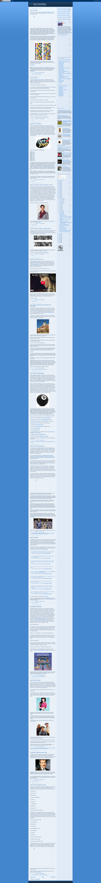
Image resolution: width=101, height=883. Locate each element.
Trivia (33, 255)
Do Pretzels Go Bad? (65, 128)
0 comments (40, 531)
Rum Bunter (61, 92)
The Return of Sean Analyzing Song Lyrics (66, 160)
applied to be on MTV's (38, 434)
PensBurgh (60, 90)
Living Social (32, 533)
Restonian (60, 74)
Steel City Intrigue (62, 77)
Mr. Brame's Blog (61, 70)
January (61, 212)
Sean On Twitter (34, 537)
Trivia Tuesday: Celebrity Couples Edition (40, 228)
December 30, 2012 (48, 568)
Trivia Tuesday (33, 77)
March (61, 209)
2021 (59, 187)
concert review (50, 431)
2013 (59, 197)
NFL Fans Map (33, 10)
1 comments (41, 223)
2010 (59, 236)
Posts (60, 175)
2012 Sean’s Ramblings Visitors (38, 784)
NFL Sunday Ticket (41, 369)
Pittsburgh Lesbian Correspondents (64, 73)
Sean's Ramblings (39, 4)
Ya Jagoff (60, 82)
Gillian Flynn (32, 748)
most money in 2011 (49, 312)
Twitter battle (37, 428)
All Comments (61, 177)
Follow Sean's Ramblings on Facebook (64, 9)
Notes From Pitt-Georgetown (37, 446)
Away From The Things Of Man (64, 61)
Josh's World (61, 64)
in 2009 (34, 262)
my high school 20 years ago (46, 419)
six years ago (50, 221)
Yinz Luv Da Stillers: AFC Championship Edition (66, 135)
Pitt (39, 533)
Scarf (35, 224)
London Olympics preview (38, 424)
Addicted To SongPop (35, 123)
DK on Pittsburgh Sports (63, 89)
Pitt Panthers (42, 533)
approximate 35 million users (47, 12)
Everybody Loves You (50, 598)
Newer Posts (33, 877)
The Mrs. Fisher (61, 80)
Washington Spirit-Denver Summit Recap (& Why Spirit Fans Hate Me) (67, 121)
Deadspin (33, 64)
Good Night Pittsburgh (35, 606)
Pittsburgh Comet (61, 72)
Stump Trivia (46, 252)
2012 (33, 874)
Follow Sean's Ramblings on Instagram (64, 17)
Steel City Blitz (61, 93)
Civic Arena (34, 441)
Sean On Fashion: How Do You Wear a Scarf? (41, 184)
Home (43, 877)
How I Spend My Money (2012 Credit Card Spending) (65, 222)
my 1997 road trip (39, 426)
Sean (65, 22)
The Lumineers (45, 748)
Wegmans (45, 369)
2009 (59, 237)
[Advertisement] (63, 41)
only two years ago (38, 79)
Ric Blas (38, 874)
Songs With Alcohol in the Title (63, 115)
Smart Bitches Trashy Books (63, 76)
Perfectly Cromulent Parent (63, 71)
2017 (59, 192)
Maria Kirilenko (36, 533)
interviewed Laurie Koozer (36, 421)
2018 (59, 191)
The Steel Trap (61, 81)
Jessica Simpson (36, 748)
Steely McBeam (45, 874)
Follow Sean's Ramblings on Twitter (63, 15)
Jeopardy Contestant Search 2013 (38, 752)
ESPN (52, 455)
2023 (59, 185)
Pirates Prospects (62, 91)
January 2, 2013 (47, 553)
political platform (48, 417)
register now (32, 772)
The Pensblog (61, 95)
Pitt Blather (41, 456)
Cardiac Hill (46, 456)
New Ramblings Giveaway (66, 140)
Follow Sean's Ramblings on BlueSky (64, 11)
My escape (32, 422)
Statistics (41, 874)
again (33, 349)
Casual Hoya (50, 456)
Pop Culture (41, 748)
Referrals (35, 874)
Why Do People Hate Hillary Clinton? (64, 110)
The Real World (50, 441)
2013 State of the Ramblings (37, 373)
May (60, 207)
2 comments (40, 72)
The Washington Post (46, 455)
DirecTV (37, 369)
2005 (59, 242)
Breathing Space (61, 62)
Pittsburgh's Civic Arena (43, 436)
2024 (59, 184)
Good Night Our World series (40, 619)
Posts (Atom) (37, 879)
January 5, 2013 (47, 558)
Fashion (33, 224)
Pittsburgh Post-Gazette (34, 456)
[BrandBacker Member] (60, 250)
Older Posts (53, 877)
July (60, 204)
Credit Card (34, 369)
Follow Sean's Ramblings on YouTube (64, 13)
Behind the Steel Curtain (63, 86)
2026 (59, 181)
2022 (59, 186)
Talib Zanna (46, 533)
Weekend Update (65, 166)
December (61, 198)
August (61, 203)
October (61, 201)
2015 (59, 195)
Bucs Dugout (61, 87)
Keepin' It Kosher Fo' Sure (36, 259)
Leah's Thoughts (61, 65)
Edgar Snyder (34, 676)
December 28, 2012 (48, 588)
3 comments (41, 118)
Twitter (54, 441)
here (37, 386)
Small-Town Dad (61, 75)
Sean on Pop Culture (35, 680)
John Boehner (34, 602)
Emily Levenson (61, 63)
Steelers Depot (61, 94)
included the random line (34, 264)
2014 (59, 196)
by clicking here (45, 596)
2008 (59, 238)
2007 (59, 239)
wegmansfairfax (42, 571)
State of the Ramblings (45, 441)
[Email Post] (43, 72)
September (61, 202)
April (60, 208)
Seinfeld (44, 676)
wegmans (53, 571)
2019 (59, 190)
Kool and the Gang (38, 441)
